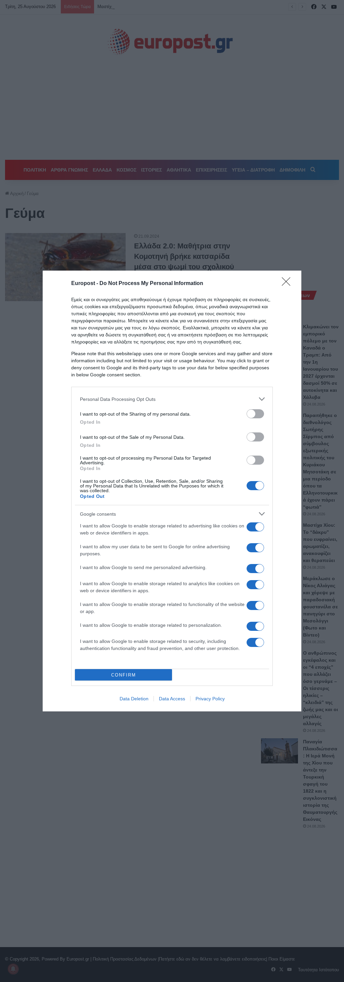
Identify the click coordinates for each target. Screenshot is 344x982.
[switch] (255, 413)
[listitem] (172, 399)
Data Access (172, 698)
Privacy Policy (210, 698)
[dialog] (172, 491)
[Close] (288, 283)
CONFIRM (123, 674)
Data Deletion (134, 698)
